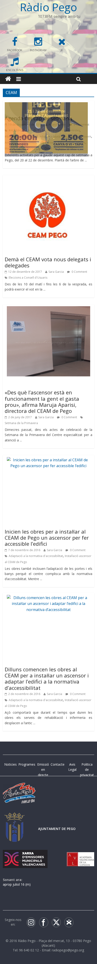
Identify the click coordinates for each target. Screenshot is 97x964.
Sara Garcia (56, 272)
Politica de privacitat (87, 769)
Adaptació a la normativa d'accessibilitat (36, 556)
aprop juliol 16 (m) (17, 884)
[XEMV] (25, 854)
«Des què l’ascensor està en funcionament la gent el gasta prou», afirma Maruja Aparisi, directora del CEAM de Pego (42, 401)
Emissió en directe (43, 769)
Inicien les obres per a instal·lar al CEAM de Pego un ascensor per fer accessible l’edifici (47, 537)
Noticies (10, 764)
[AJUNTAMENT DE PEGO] (14, 817)
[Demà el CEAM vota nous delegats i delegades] (48, 179)
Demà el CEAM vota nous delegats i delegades (48, 262)
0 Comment (79, 272)
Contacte (58, 764)
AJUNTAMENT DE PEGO (57, 828)
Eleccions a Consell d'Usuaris (28, 278)
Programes (26, 764)
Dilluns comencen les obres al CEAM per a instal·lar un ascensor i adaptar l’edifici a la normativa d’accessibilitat (47, 678)
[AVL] (80, 854)
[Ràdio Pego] (8, 79)
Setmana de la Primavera (21, 423)
